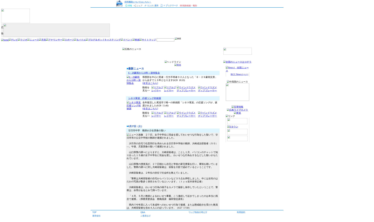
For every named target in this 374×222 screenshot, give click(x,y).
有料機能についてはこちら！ (137, 1)
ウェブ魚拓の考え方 (198, 212)
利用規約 (241, 212)
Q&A (143, 212)
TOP (94, 212)
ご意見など (146, 215)
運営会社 (96, 215)
